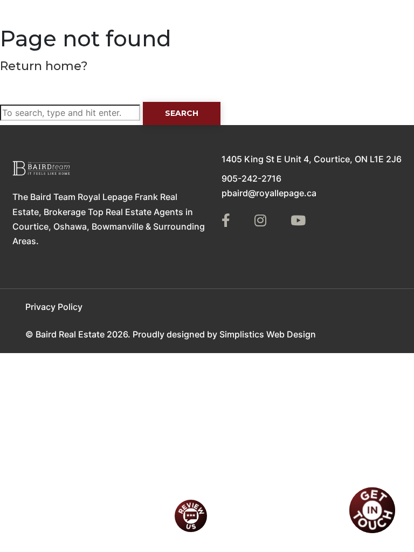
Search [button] (181, 113)
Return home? (44, 66)
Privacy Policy (53, 306)
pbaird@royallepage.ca (269, 193)
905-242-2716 (251, 178)
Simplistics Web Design (267, 334)
